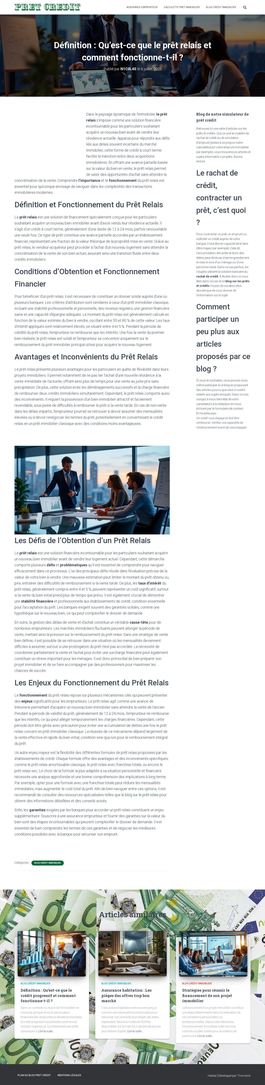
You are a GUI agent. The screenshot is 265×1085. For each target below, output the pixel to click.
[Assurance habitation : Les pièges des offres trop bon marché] (132, 953)
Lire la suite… (46, 1031)
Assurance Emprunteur (142, 7)
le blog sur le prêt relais (140, 795)
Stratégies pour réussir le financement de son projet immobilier (207, 995)
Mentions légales (69, 1075)
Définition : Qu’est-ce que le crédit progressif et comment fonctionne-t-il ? (48, 995)
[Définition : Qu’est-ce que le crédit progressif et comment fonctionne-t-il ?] (52, 953)
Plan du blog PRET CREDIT (34, 1075)
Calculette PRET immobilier (182, 7)
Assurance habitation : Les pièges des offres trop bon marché (126, 995)
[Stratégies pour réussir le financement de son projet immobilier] (213, 953)
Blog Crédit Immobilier (221, 7)
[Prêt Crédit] (47, 7)
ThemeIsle (244, 1075)
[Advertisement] (49, 142)
